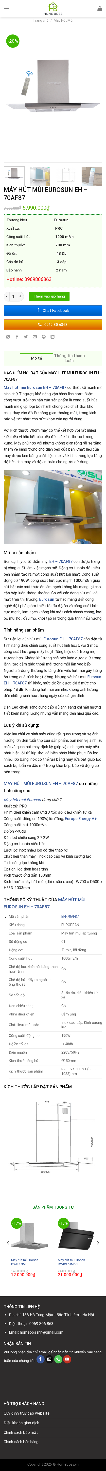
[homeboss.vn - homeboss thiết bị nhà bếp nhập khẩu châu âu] (53, 8)
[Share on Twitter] (26, 337)
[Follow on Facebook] (40, 1359)
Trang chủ (41, 20)
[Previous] (9, 97)
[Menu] (7, 8)
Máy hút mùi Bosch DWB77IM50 (24, 1262)
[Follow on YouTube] (67, 1359)
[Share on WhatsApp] (8, 337)
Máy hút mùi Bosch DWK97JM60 (71, 1262)
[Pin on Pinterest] (44, 337)
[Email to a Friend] (35, 337)
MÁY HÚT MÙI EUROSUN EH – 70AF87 (41, 783)
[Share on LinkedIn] (53, 337)
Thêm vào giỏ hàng (49, 296)
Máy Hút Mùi (63, 20)
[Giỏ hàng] (99, 8)
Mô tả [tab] (36, 358)
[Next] (96, 97)
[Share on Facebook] (17, 337)
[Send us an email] (49, 1359)
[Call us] (58, 1359)
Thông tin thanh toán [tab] (69, 358)
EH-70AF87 (70, 917)
